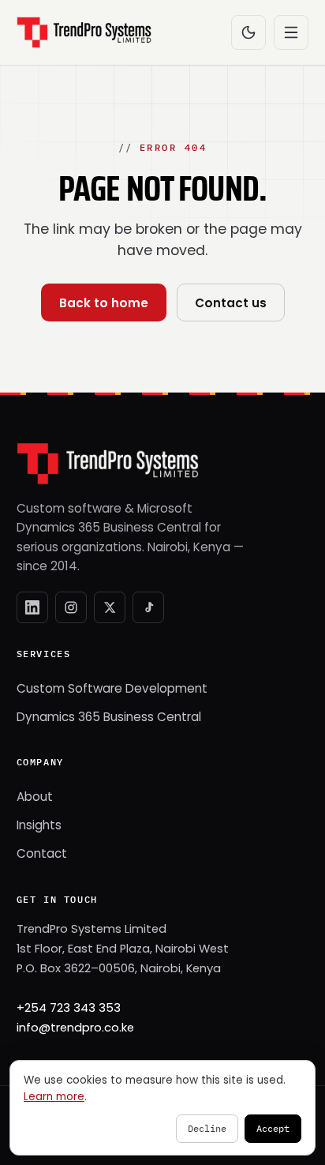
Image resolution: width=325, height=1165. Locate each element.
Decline (207, 1128)
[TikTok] (148, 607)
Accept (273, 1128)
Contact (42, 853)
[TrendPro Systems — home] (84, 32)
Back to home (103, 303)
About (35, 796)
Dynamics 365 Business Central (109, 716)
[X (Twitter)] (109, 607)
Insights (39, 825)
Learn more (54, 1096)
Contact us (231, 303)
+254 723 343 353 (69, 1008)
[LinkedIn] (32, 607)
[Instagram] (71, 607)
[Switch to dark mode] (248, 32)
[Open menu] (291, 32)
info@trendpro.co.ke (75, 1027)
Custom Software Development (112, 688)
